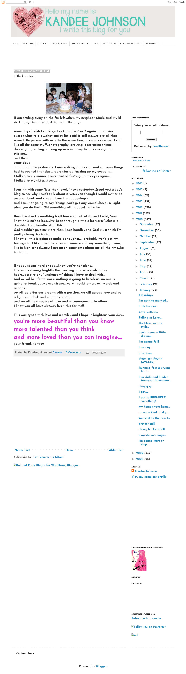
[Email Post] (87, 352)
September (147, 242)
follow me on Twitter (157, 171)
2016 (139, 183)
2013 (139, 201)
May (143, 266)
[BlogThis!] (96, 352)
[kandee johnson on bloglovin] (139, 569)
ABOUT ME (27, 44)
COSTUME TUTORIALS (131, 44)
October (146, 236)
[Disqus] (69, 403)
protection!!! (147, 423)
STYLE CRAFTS (60, 44)
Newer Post (22, 450)
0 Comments (74, 352)
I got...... (143, 392)
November (147, 230)
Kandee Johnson (145, 471)
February (146, 284)
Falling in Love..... (150, 317)
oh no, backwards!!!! (152, 429)
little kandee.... (148, 306)
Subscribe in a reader (146, 618)
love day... (145, 347)
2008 (140, 459)
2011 (139, 213)
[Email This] (93, 352)
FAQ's (96, 44)
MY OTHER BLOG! (80, 44)
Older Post (116, 450)
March (145, 278)
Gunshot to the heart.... (154, 418)
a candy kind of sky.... (153, 412)
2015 (139, 189)
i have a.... (145, 353)
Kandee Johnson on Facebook (141, 160)
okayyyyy (145, 386)
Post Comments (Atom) (49, 457)
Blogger (101, 666)
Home (15, 44)
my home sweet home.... (154, 406)
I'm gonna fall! (149, 341)
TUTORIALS (43, 44)
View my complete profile (149, 476)
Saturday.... (146, 295)
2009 (140, 453)
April (143, 272)
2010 (140, 219)
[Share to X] (99, 352)
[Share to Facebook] (102, 352)
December (147, 224)
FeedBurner (160, 146)
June (143, 260)
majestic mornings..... (152, 435)
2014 (139, 195)
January (146, 290)
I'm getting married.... (153, 300)
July (143, 254)
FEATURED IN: (153, 44)
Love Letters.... (148, 312)
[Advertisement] (68, 57)
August (145, 248)
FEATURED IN (109, 44)
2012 (140, 207)
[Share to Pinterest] (104, 352)
